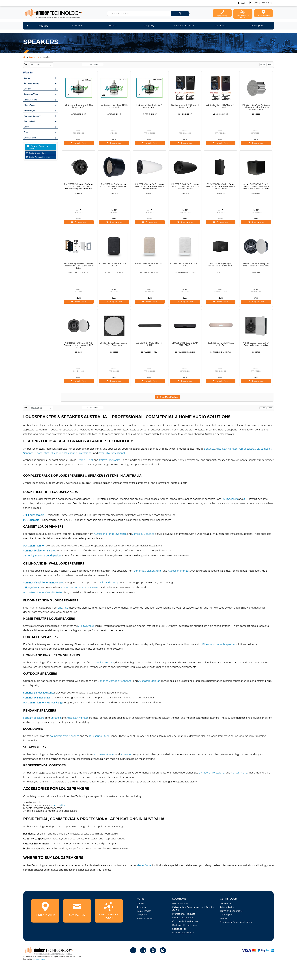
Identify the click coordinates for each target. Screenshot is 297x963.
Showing (92, 64)
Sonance (209, 448)
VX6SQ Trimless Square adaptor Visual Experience (114, 344)
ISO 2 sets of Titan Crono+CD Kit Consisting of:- (79, 106)
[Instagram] (163, 950)
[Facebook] (133, 950)
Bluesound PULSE (99, 736)
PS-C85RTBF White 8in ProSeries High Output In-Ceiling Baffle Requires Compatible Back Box (78, 186)
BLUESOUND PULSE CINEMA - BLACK (149, 344)
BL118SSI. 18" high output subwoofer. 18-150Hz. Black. (220, 265)
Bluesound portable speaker (218, 644)
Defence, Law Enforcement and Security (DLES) (193, 908)
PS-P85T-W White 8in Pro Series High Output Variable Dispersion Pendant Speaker (149, 186)
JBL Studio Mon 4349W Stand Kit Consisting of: (220, 106)
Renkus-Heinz (85, 460)
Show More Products (169, 397)
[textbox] (139, 13)
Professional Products (183, 914)
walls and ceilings (109, 582)
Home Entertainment (183, 932)
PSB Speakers (246, 448)
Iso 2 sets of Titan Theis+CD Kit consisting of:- (149, 106)
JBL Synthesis (153, 570)
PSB (66, 607)
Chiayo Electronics (109, 460)
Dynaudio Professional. (111, 453)
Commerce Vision (38, 959)
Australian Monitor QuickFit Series (42, 592)
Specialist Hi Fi (179, 929)
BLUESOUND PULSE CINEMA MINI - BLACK (185, 344)
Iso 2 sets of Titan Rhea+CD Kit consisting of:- (114, 106)
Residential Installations (184, 925)
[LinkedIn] (143, 950)
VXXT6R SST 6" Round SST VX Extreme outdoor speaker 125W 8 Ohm (78, 345)
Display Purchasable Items (39, 157)
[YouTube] (153, 950)
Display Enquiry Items (37, 153)
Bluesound (56, 453)
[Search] (180, 13)
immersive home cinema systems (80, 587)
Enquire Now (80, 143)
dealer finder (144, 865)
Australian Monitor (226, 448)
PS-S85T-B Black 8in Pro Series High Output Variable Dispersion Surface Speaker (220, 186)
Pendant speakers (33, 717)
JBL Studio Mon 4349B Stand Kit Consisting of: (185, 106)
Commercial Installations (185, 921)
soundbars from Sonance (64, 736)
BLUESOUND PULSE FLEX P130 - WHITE (185, 265)
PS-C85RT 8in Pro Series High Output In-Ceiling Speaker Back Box (114, 186)
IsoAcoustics (42, 453)
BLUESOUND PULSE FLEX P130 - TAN (149, 265)
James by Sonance (143, 533)
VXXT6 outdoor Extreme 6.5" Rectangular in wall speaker (256, 344)
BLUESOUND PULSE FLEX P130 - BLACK (114, 265)
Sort (26, 64)
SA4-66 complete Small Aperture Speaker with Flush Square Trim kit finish (78, 266)
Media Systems (180, 903)
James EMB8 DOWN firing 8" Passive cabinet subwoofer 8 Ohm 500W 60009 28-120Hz (256, 186)
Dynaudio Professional (212, 772)
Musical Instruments (182, 917)
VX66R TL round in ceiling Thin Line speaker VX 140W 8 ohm (256, 265)
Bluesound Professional (78, 453)
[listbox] (41, 64)
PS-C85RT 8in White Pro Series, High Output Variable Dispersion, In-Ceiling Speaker (256, 107)
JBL (257, 448)
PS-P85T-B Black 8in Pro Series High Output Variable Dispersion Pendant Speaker (185, 186)
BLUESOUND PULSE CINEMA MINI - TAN (221, 344)
